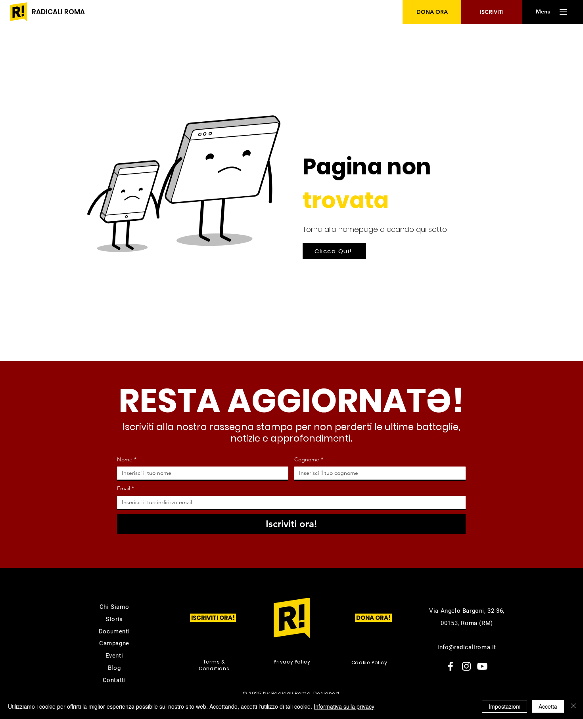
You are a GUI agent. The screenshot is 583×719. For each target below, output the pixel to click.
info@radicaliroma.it (466, 647)
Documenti (114, 631)
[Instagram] (466, 666)
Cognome (308, 459)
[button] (542, 12)
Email (125, 488)
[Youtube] (482, 666)
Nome (126, 459)
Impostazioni (504, 706)
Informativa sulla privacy (344, 706)
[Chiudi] (573, 706)
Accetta (548, 706)
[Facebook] (450, 666)
